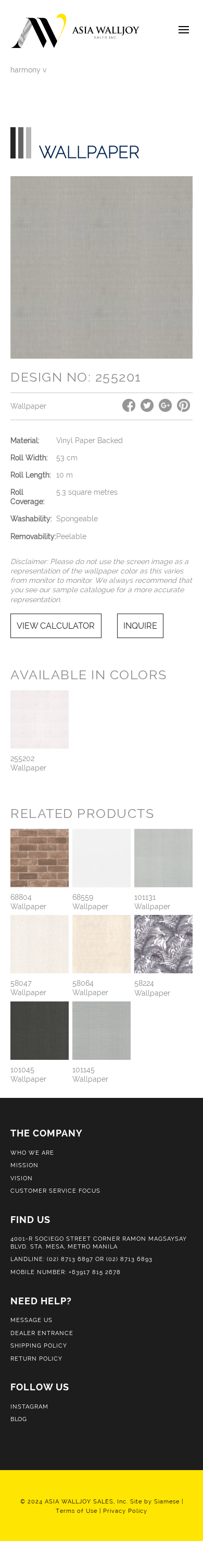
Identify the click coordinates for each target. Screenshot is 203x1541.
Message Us (31, 1320)
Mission (24, 1165)
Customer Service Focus (55, 1190)
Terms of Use (76, 1510)
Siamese (167, 1501)
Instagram (29, 1406)
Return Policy (36, 1358)
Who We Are (32, 1152)
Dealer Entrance (41, 1333)
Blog (18, 1419)
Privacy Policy (125, 1510)
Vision (21, 1178)
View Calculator (56, 626)
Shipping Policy (38, 1345)
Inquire (140, 626)
